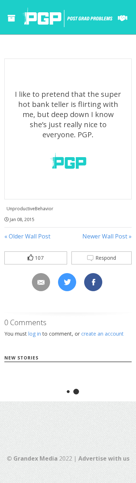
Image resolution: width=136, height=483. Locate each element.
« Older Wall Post (27, 236)
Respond (105, 257)
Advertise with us (103, 458)
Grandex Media (35, 458)
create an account (102, 333)
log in (34, 333)
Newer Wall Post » (107, 236)
